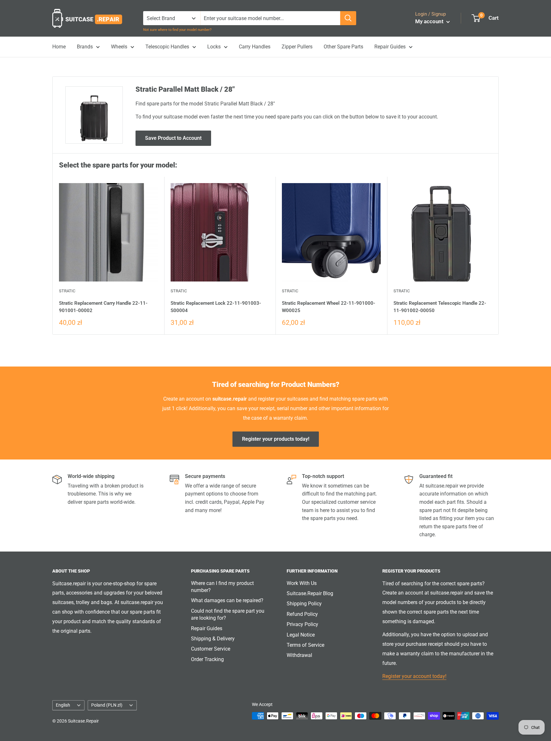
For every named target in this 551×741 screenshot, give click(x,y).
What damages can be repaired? (227, 600)
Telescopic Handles (167, 47)
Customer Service (210, 649)
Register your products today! (275, 439)
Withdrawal (299, 655)
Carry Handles (254, 47)
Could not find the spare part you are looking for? (227, 614)
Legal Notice (301, 635)
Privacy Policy (302, 624)
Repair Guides (390, 47)
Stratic (67, 291)
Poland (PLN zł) (106, 705)
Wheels (119, 47)
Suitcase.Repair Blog (310, 593)
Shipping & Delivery (213, 639)
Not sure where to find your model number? (177, 30)
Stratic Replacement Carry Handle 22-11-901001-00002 (103, 306)
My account (430, 21)
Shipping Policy (304, 604)
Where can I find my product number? (222, 586)
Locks (214, 47)
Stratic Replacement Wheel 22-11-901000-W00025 (328, 306)
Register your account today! (414, 676)
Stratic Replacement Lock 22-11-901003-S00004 (216, 306)
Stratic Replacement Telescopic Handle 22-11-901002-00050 (439, 306)
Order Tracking (207, 659)
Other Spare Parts (343, 47)
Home (59, 47)
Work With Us (302, 583)
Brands (85, 47)
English (63, 705)
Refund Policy (302, 614)
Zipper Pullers (297, 47)
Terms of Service (305, 645)
